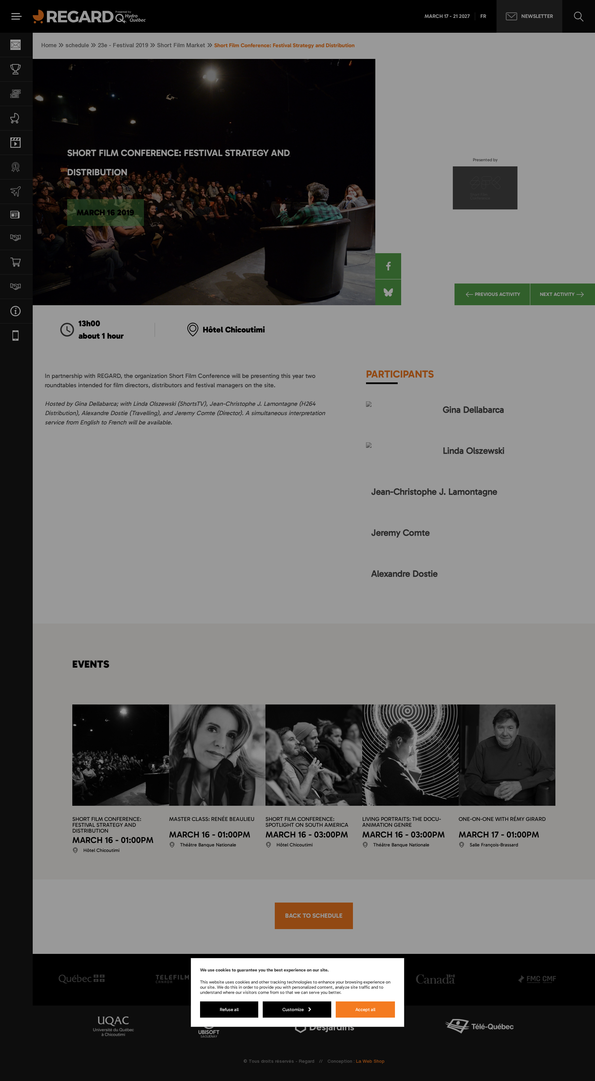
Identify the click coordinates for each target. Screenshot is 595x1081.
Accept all (365, 1009)
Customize (293, 1009)
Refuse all (229, 1009)
